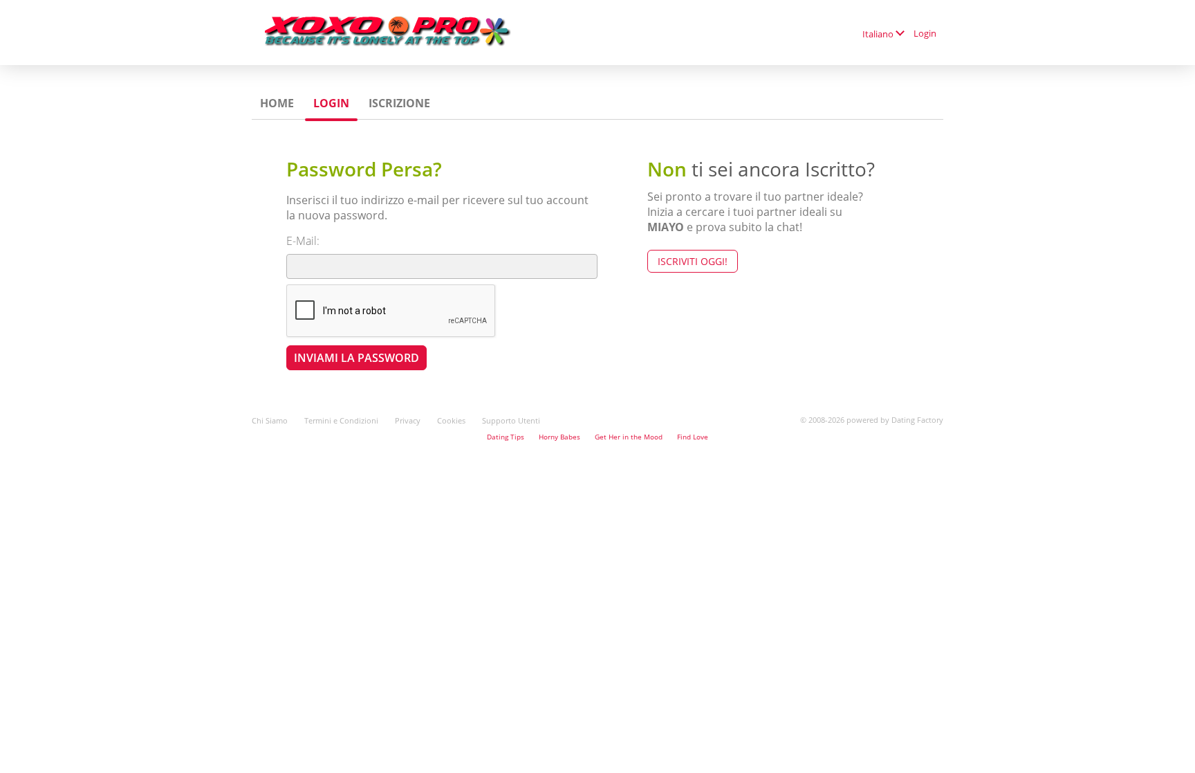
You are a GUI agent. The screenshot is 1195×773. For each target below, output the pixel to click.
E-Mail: (302, 240)
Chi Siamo (270, 420)
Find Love (692, 437)
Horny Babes (559, 437)
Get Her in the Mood (629, 437)
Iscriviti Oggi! (693, 261)
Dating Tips (505, 437)
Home (277, 103)
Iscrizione (399, 103)
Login (925, 33)
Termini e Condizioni (341, 420)
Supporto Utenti (511, 420)
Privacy (407, 420)
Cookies (451, 420)
